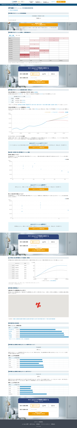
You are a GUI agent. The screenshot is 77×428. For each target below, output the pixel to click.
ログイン (36, 421)
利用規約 (38, 424)
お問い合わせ (32, 424)
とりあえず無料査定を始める (38, 82)
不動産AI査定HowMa (5, 4)
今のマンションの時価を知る (38, 147)
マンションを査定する (38, 25)
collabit (40, 426)
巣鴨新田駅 (28, 104)
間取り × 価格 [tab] (11, 35)
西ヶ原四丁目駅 (33, 104)
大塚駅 (37, 104)
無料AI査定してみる (61, 1)
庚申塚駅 (41, 318)
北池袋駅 (52, 104)
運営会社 (53, 424)
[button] (46, 1)
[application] (38, 170)
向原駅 (56, 104)
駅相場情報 (12, 4)
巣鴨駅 (46, 104)
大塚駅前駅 (18, 318)
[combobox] (44, 78)
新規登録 (41, 421)
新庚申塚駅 (20, 104)
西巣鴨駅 (23, 104)
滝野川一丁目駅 (42, 104)
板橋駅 (49, 104)
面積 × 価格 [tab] (18, 35)
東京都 (16, 4)
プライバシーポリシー (45, 424)
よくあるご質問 (25, 424)
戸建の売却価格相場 (14, 10)
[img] (38, 123)
